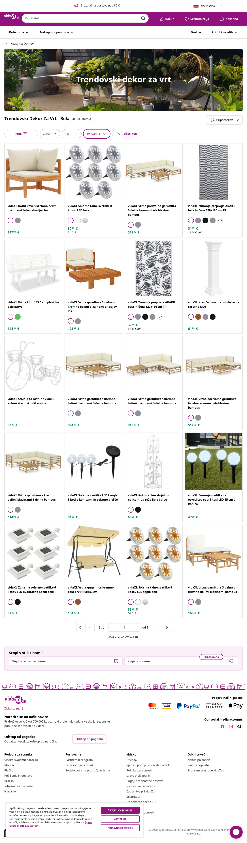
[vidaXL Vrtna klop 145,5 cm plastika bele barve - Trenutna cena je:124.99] (33, 268)
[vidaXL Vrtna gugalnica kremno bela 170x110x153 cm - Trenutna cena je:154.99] (93, 553)
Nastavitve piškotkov (140, 786)
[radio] (10, 220)
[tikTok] (239, 726)
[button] (96, 5)
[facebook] (222, 726)
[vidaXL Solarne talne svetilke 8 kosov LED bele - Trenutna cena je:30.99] (93, 172)
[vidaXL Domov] (11, 16)
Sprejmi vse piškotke (120, 810)
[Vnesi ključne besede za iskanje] (143, 18)
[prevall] (81, 627)
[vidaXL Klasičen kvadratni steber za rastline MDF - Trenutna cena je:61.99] (213, 268)
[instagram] (231, 726)
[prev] (90, 627)
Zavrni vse (120, 819)
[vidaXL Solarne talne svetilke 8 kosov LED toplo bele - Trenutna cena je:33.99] (153, 553)
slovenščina (208, 6)
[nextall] (166, 627)
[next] (157, 627)
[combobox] (85, 18)
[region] (74, 820)
